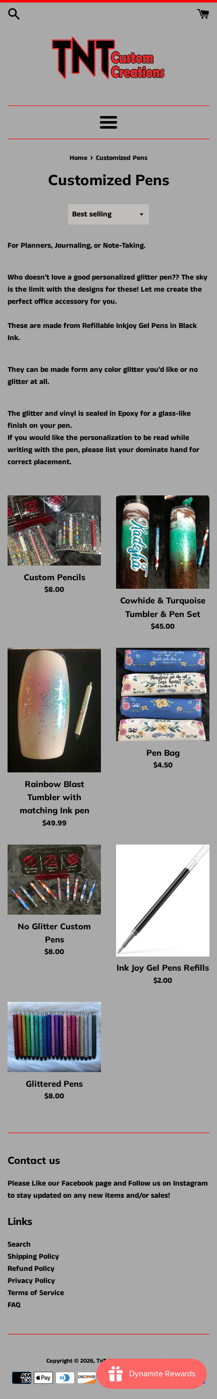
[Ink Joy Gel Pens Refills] (162, 901)
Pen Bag (163, 752)
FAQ (14, 1305)
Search (19, 1244)
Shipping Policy (33, 1256)
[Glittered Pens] (54, 1037)
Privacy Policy (31, 1280)
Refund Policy (31, 1268)
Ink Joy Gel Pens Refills (163, 967)
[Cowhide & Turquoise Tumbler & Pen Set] (162, 542)
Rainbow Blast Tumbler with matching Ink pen (54, 797)
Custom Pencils (54, 577)
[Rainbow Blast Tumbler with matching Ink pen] (54, 710)
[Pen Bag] (162, 694)
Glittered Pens (54, 1083)
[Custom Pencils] (54, 530)
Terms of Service (36, 1293)
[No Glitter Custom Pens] (54, 880)
